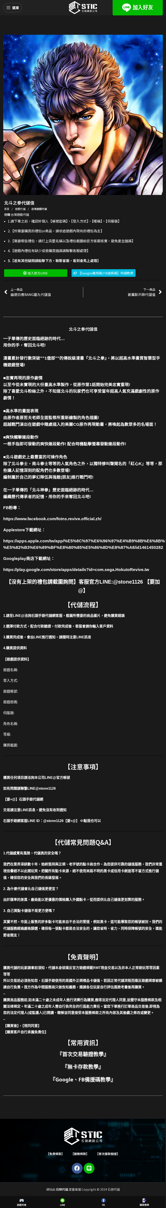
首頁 (7, 209)
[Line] (89, 1168)
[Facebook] (77, 1168)
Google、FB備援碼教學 (83, 1079)
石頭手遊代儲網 (31, 799)
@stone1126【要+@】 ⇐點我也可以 (72, 821)
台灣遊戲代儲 (39, 209)
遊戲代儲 (20, 209)
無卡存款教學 (83, 1066)
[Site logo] (83, 7)
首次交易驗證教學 (83, 1054)
